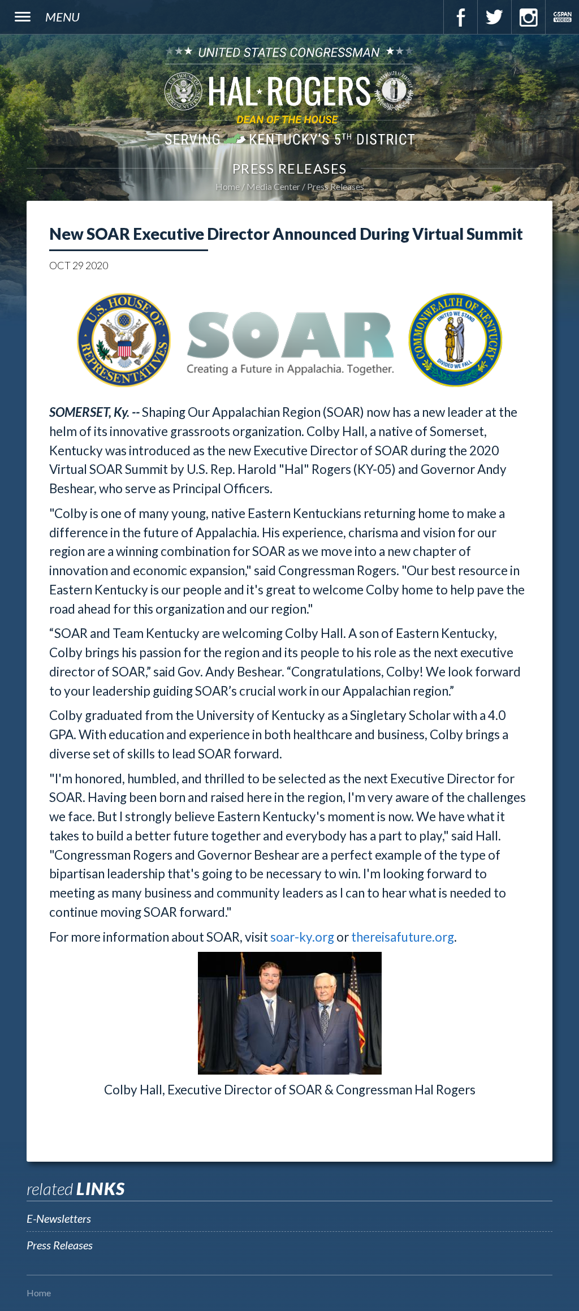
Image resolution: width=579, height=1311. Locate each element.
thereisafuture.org (402, 937)
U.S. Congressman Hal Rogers (289, 95)
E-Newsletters (59, 1218)
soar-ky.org (302, 937)
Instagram (528, 17)
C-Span (562, 17)
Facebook (460, 17)
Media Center (273, 186)
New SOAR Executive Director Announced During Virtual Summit (286, 233)
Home (227, 186)
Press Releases (335, 186)
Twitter (494, 17)
